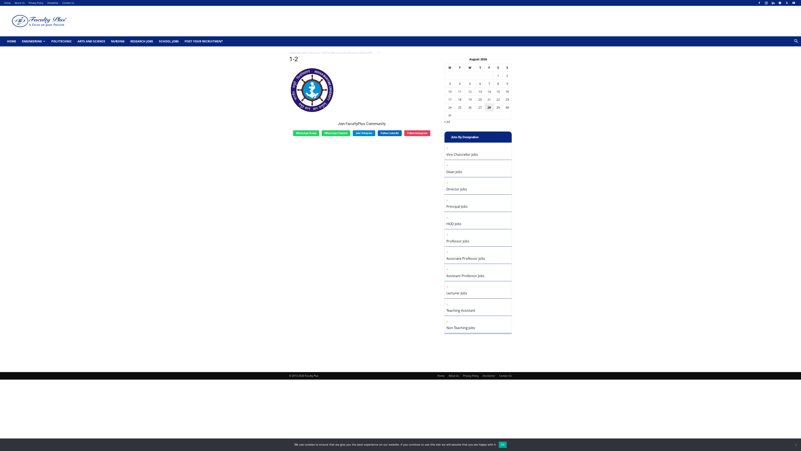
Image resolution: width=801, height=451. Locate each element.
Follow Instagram (417, 133)
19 (470, 99)
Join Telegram (364, 133)
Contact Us (68, 2)
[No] (796, 445)
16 (507, 92)
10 (450, 92)
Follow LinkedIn (390, 133)
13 (480, 92)
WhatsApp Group (306, 133)
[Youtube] (794, 3)
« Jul (447, 122)
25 (459, 107)
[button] (796, 42)
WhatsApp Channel (336, 133)
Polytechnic (61, 41)
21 (489, 99)
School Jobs (169, 41)
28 (489, 107)
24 (450, 107)
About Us (20, 2)
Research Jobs (141, 41)
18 (459, 99)
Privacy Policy (36, 2)
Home (7, 2)
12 (470, 92)
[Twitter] (787, 3)
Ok (503, 444)
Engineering (32, 41)
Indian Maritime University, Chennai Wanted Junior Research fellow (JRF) (331, 52)
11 (459, 92)
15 (498, 92)
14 (489, 92)
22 (498, 99)
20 (480, 99)
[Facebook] (759, 3)
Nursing (118, 41)
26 (470, 107)
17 (450, 99)
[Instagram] (766, 3)
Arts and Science (91, 41)
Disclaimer (52, 2)
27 (480, 107)
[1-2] (312, 113)
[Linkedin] (773, 3)
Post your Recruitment (204, 41)
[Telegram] (780, 3)
